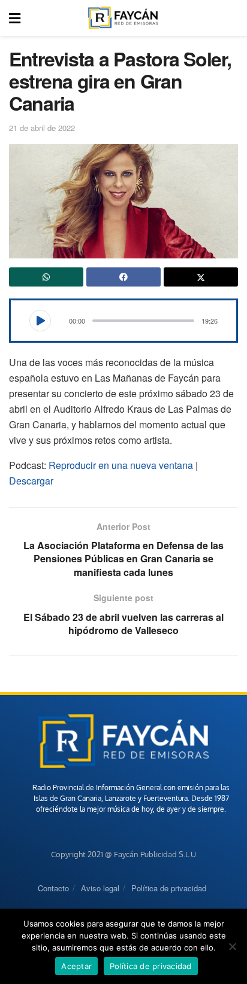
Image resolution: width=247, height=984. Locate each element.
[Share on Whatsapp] (46, 277)
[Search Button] (231, 18)
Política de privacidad (168, 888)
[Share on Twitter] (201, 277)
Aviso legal (100, 888)
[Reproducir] (40, 320)
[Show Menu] (14, 18)
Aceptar (76, 966)
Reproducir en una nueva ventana (121, 465)
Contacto (53, 888)
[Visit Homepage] (123, 18)
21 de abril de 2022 (42, 127)
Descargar (31, 481)
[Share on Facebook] (123, 277)
